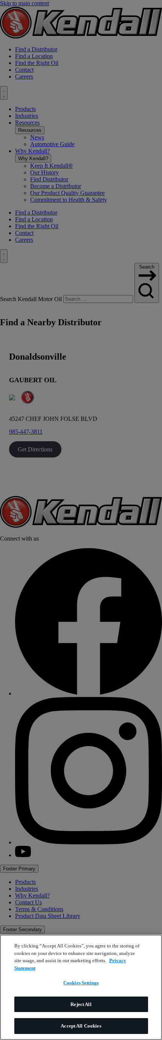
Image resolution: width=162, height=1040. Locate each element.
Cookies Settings (81, 983)
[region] (81, 987)
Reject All (80, 1004)
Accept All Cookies (81, 1026)
